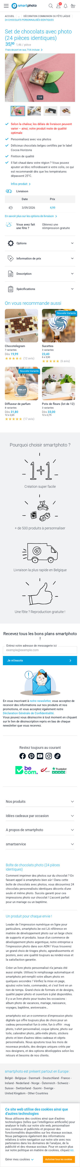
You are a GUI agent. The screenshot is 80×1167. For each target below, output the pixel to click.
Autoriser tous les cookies (58, 1159)
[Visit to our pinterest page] (31, 756)
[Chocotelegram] (21, 325)
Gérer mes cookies (17, 1159)
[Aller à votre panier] (73, 5)
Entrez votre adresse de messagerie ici (31, 645)
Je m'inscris (15, 660)
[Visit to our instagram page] (49, 756)
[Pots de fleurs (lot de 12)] (58, 383)
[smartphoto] (24, 6)
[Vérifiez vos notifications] (65, 5)
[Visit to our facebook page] (22, 756)
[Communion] (19, 16)
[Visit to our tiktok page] (57, 756)
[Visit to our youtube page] (40, 756)
